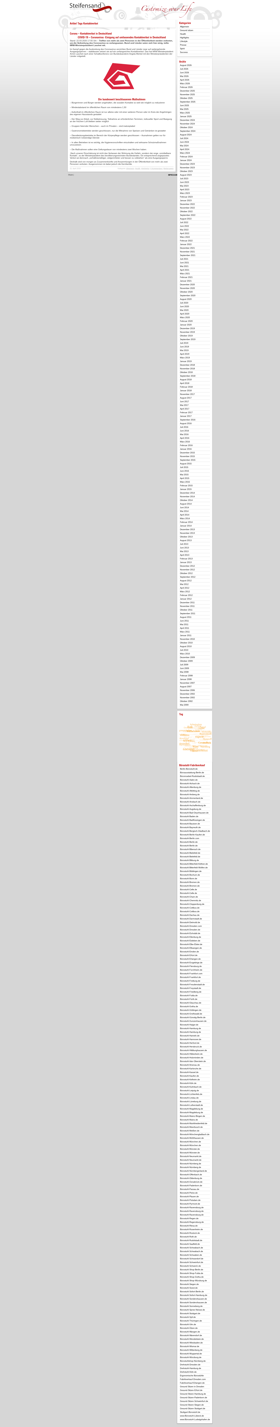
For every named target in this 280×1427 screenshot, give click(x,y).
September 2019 (187, 339)
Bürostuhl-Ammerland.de (191, 798)
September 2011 (187, 613)
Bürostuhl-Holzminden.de (191, 1057)
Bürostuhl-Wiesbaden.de (191, 1342)
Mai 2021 (184, 266)
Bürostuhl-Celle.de (188, 889)
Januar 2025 (186, 116)
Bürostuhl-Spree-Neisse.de (192, 1310)
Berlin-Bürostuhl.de (189, 769)
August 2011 (185, 617)
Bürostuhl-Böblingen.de (191, 871)
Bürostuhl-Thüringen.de (191, 1321)
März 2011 (185, 632)
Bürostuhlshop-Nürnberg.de (193, 1361)
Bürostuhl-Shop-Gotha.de (192, 1277)
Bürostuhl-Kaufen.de (189, 1076)
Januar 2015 (186, 489)
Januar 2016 (186, 449)
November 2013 (187, 533)
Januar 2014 (186, 526)
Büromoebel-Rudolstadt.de (192, 776)
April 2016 (184, 438)
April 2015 (184, 478)
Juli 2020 (184, 303)
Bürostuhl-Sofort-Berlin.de (192, 1291)
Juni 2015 (184, 471)
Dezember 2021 (187, 248)
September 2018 (187, 376)
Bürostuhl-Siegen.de (189, 1284)
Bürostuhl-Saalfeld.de (190, 1244)
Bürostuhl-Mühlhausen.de (192, 1138)
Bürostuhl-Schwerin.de (190, 1266)
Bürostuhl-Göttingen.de (190, 1010)
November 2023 (187, 167)
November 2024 (187, 124)
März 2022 (185, 237)
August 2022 (186, 219)
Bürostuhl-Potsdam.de (190, 1200)
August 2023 (186, 175)
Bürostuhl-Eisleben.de (190, 940)
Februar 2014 (186, 522)
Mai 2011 (184, 624)
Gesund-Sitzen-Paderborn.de (193, 1397)
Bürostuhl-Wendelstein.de (192, 1339)
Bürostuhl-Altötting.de (190, 791)
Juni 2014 (184, 507)
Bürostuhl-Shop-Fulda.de (191, 1273)
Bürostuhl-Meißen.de (189, 1130)
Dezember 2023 (187, 164)
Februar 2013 (186, 558)
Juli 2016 (184, 427)
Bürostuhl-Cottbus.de (190, 908)
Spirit (182, 48)
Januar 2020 (186, 325)
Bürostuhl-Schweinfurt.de (191, 1262)
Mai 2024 (184, 145)
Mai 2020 (184, 310)
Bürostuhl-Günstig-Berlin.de (192, 1017)
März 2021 (185, 273)
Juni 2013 (184, 547)
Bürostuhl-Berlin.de (189, 842)
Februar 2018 (186, 387)
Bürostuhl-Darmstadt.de (191, 919)
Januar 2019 (186, 361)
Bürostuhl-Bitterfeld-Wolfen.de (194, 867)
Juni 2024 (184, 142)
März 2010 (185, 653)
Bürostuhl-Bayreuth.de (190, 827)
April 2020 (184, 314)
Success (184, 52)
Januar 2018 (186, 390)
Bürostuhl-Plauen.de (189, 1196)
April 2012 (184, 588)
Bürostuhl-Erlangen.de (190, 959)
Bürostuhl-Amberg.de (190, 794)
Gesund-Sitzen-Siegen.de (192, 1405)
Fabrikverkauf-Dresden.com (193, 1379)
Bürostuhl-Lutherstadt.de (191, 1105)
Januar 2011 (185, 635)
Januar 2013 (186, 562)
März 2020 (185, 317)
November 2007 (187, 683)
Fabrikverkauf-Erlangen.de (192, 1383)
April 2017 (184, 409)
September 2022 (187, 215)
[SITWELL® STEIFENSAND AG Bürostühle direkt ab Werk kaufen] (91, 7)
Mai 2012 (184, 584)
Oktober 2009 (186, 661)
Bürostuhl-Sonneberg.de (191, 1306)
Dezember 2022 (187, 204)
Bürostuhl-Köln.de (188, 1083)
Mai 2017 (184, 405)
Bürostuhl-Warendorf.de (191, 1335)
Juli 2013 (184, 544)
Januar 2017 (186, 416)
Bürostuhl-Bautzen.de (190, 823)
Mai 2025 (184, 109)
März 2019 (185, 357)
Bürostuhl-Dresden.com (191, 926)
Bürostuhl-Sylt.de (188, 1317)
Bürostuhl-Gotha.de (189, 1006)
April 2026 (184, 80)
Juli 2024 (184, 138)
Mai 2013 (184, 551)
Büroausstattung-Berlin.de (192, 772)
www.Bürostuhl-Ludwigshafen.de (195, 1419)
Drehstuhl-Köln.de (188, 1372)
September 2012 (187, 577)
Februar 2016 (186, 445)
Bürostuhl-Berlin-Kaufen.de (192, 834)
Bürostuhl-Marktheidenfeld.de (193, 1123)
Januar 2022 (186, 244)
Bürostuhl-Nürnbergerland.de (193, 1171)
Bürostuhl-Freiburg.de (190, 981)
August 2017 (186, 398)
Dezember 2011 (187, 602)
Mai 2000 (184, 705)
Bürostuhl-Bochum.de (190, 875)
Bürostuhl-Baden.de (189, 816)
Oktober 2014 (186, 500)
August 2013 (186, 540)
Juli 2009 (184, 664)
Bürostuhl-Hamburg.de (190, 1028)
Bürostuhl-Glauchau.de (190, 1003)
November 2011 (187, 606)
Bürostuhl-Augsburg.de (190, 809)
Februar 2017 (186, 412)
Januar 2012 (186, 599)
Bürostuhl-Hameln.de (190, 1035)
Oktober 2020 (186, 292)
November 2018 (187, 368)
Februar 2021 (186, 277)
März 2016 (185, 441)
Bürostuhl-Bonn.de (188, 878)
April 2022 (184, 233)
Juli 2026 (184, 69)
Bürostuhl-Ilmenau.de (190, 1065)
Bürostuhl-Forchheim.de (191, 970)
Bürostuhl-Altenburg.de (190, 787)
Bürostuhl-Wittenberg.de (191, 1350)
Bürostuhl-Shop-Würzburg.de (193, 1280)
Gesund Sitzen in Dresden (192, 1386)
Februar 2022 (186, 240)
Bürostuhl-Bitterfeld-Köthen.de (194, 864)
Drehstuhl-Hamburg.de (190, 1368)
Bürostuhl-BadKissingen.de (192, 820)
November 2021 (187, 251)
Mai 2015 (184, 474)
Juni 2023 (184, 182)
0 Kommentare (156, 169)
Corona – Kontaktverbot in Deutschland (91, 33)
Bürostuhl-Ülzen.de (189, 1328)
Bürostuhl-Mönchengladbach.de (194, 1134)
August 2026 (186, 65)
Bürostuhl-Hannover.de (190, 1039)
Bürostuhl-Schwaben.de (191, 1255)
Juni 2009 (184, 668)
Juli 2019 (184, 343)
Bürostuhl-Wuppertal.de (191, 1353)
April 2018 (184, 383)
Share (70, 175)
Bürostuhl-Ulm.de (188, 1324)
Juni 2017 (184, 401)
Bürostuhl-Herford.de (189, 1043)
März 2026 (185, 83)
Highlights (145, 169)
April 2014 (184, 515)
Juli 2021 (184, 259)
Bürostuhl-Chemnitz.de (190, 900)
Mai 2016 (184, 434)
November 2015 (187, 456)
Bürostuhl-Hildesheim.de (191, 1054)
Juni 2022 (184, 226)
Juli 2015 (184, 467)
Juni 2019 (184, 346)
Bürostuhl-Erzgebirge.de (191, 962)
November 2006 (187, 690)
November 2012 (187, 569)
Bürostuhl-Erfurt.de (188, 955)
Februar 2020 (186, 321)
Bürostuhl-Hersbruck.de (191, 1046)
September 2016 (187, 420)
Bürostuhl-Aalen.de (189, 780)
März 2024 (185, 153)
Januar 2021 (186, 281)
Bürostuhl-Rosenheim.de (191, 1229)
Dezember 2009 (187, 657)
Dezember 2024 (187, 120)
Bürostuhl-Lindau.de (189, 1098)
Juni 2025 (184, 105)
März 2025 (185, 113)
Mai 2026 (184, 76)
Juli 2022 (184, 222)
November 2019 (187, 332)
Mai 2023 (184, 186)
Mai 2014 (184, 511)
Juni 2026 (184, 72)
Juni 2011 (184, 621)
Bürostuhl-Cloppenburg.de (192, 904)
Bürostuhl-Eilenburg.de (190, 937)
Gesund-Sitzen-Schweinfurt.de (194, 1401)
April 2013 (184, 555)
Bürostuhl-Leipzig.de (189, 1090)
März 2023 (185, 193)
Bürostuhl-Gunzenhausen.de (193, 1021)
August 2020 (186, 299)
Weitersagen (168, 169)
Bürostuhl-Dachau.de (190, 915)
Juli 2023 (184, 178)
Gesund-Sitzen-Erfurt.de (191, 1390)
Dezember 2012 (187, 566)
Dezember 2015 (187, 452)
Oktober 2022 (186, 211)
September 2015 (187, 460)
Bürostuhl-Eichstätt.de (190, 933)
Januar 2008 (186, 679)
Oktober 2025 (186, 98)
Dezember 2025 (187, 91)
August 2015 (186, 463)
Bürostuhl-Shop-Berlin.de (191, 1269)
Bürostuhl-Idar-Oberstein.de (193, 1061)
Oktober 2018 (186, 372)
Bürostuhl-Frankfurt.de (190, 977)
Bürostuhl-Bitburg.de (189, 860)
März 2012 (185, 591)
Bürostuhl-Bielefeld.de (190, 853)
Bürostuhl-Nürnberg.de (190, 1163)
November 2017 (187, 394)
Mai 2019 (184, 350)
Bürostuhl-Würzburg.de (190, 1357)
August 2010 (186, 646)
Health (137, 169)
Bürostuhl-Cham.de (189, 897)
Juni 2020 (184, 306)
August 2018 (186, 379)
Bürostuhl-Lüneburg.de (190, 1101)
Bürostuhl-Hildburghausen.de (193, 1050)
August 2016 (186, 423)
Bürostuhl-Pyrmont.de (190, 1204)
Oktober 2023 (186, 171)
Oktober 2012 (186, 573)
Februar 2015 (186, 485)
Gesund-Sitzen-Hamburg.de (193, 1394)
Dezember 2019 (187, 328)
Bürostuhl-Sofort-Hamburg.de (193, 1295)
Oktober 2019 (186, 335)
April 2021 (184, 270)
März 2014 (185, 518)
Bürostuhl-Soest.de (189, 1288)
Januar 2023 (186, 200)
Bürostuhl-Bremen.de (190, 882)
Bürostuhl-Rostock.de (190, 1233)
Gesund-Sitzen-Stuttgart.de (192, 1408)
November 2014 (187, 496)
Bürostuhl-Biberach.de (190, 849)
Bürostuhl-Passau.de (189, 1189)
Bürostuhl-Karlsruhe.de (190, 1068)
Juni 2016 (184, 431)
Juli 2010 (184, 650)
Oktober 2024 (186, 127)
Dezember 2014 (187, 493)
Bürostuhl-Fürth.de (188, 999)
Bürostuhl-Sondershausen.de (193, 1299)
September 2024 (187, 131)
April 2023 (184, 189)
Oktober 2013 (186, 537)
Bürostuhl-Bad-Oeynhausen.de (194, 813)
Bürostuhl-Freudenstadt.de (192, 984)
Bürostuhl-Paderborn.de (191, 1185)
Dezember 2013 (187, 529)
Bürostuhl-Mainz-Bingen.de (192, 1116)
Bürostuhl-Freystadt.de (190, 988)
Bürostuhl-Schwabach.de (191, 1247)
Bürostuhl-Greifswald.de (191, 1014)
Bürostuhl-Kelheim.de (190, 1079)
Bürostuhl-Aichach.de (190, 783)
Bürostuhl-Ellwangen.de (191, 948)
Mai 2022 (184, 230)
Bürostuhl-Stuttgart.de (190, 1313)
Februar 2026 (186, 87)
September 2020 (187, 295)
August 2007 (186, 686)
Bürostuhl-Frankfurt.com (191, 973)
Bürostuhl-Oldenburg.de (191, 1178)
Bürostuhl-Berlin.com (189, 838)
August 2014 (186, 504)
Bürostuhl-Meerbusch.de (191, 1127)
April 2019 (184, 354)
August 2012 (186, 580)
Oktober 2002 (186, 701)
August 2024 (186, 134)
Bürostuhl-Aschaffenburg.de (193, 805)
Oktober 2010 (186, 642)
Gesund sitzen (186, 30)
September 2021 (187, 255)
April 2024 (184, 149)
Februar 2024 (186, 156)
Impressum (172, 175)
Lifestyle (184, 41)
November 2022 (187, 208)
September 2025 (187, 102)
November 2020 (187, 288)
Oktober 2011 (186, 610)
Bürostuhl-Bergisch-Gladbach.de (195, 831)
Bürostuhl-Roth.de (188, 1236)
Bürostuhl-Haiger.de (189, 1025)
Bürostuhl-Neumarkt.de (190, 1156)
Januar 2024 (186, 160)
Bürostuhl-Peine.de (189, 1193)
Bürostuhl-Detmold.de (190, 922)
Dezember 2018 (187, 365)
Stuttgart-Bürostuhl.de (190, 1412)
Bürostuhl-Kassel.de (189, 1072)
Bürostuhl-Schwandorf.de (191, 1258)
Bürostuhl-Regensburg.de (192, 1222)
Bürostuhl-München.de (190, 1141)
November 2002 (187, 697)
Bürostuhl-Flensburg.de (191, 966)
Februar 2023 (186, 197)
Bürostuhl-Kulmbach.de (191, 1087)
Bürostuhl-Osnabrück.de (191, 1182)
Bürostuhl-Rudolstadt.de (191, 1240)
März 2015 (185, 482)
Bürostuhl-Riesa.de (189, 1226)
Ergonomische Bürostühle (192, 1375)
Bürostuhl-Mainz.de (189, 1120)
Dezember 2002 (187, 694)
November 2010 (187, 639)
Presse (183, 45)
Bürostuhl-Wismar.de (189, 1346)
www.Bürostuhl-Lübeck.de (192, 1416)
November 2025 (187, 94)
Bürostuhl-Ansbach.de (190, 802)
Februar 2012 (186, 595)
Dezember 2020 (187, 284)
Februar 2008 (186, 675)
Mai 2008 (184, 672)
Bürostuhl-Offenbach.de (191, 1174)
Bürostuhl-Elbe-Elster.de (191, 944)
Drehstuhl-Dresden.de (190, 1364)
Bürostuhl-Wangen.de (190, 1332)
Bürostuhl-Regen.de (189, 1218)
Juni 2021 (184, 262)
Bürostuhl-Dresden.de (190, 929)
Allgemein (130, 169)
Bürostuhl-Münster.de (190, 1149)
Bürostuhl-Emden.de (189, 951)
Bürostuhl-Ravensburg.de (192, 1207)
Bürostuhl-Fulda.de (189, 995)
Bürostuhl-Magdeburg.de (191, 1109)
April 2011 (184, 628)
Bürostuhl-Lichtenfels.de (191, 1094)
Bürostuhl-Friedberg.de (190, 992)
